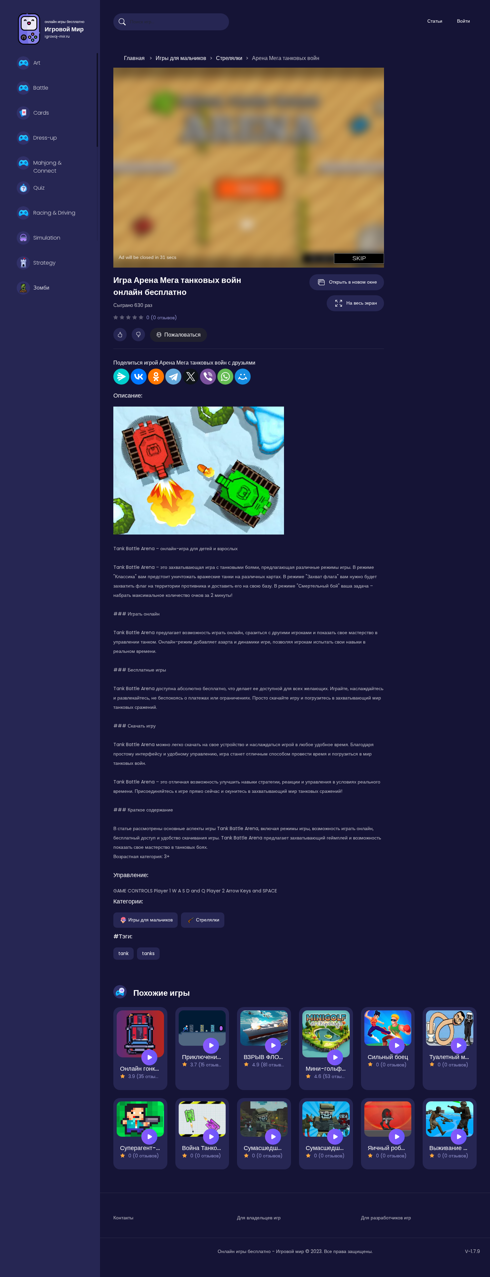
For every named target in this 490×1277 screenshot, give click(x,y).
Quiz (39, 188)
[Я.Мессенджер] (121, 377)
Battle (40, 88)
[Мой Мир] (243, 377)
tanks (148, 953)
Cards (41, 113)
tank (123, 953)
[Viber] (208, 377)
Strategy (44, 263)
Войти (463, 21)
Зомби (41, 288)
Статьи (434, 21)
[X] (191, 377)
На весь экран (361, 303)
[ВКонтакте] (139, 377)
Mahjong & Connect (47, 166)
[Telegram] (173, 377)
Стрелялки (207, 919)
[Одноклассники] (156, 377)
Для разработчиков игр (386, 1217)
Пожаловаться (182, 335)
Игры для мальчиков (150, 919)
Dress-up (45, 138)
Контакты (123, 1217)
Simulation (46, 238)
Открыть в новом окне (353, 282)
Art (36, 63)
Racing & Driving (54, 213)
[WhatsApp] (225, 377)
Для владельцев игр (259, 1217)
